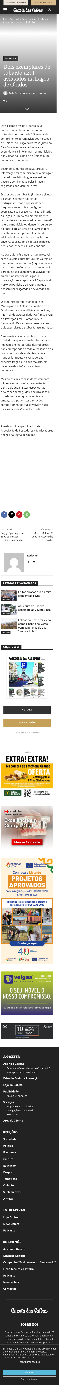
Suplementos (11, 1192)
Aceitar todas (29, 1372)
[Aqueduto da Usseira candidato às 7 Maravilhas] (9, 609)
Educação (9, 1165)
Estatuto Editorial (14, 1256)
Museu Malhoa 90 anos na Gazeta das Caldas (42, 537)
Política (8, 1146)
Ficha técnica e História (18, 1269)
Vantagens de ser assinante (22, 1072)
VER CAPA (27, 709)
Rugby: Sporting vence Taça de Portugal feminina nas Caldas (13, 537)
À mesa (8, 1198)
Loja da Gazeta (13, 1085)
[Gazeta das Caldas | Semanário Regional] (28, 10)
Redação (13, 93)
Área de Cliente (13, 1120)
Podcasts (9, 1230)
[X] (11, 514)
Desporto (9, 1172)
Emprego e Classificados (20, 1106)
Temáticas (10, 1179)
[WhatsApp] (26, 514)
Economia (9, 1152)
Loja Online (10, 1217)
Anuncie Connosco (17, 1095)
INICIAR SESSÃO (27, 722)
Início (5, 19)
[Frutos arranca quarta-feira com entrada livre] (9, 595)
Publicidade (11, 1091)
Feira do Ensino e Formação (21, 1078)
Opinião (8, 1185)
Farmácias (12, 1114)
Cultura (8, 1159)
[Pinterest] (19, 514)
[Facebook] (4, 514)
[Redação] (6, 93)
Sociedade (15, 19)
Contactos (10, 1289)
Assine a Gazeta (13, 1064)
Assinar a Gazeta (14, 1249)
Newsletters (11, 1224)
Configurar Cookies (29, 1379)
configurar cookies (30, 1361)
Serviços (8, 1102)
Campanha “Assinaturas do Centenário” (28, 1068)
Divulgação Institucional (20, 1110)
